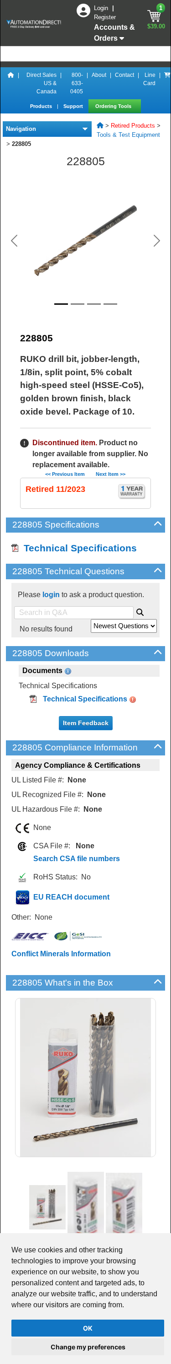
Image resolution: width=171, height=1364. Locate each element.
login (51, 594)
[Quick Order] (167, 83)
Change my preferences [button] (88, 1347)
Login (102, 8)
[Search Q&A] (140, 611)
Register (105, 17)
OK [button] (88, 1328)
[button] (14, 240)
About (99, 75)
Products (41, 106)
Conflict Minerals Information (61, 954)
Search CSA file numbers (76, 859)
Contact (124, 75)
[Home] (11, 83)
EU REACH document (71, 897)
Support (73, 106)
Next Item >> (110, 474)
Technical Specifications (77, 548)
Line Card (149, 79)
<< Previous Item (65, 474)
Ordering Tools (114, 106)
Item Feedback (86, 723)
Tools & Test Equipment (128, 134)
